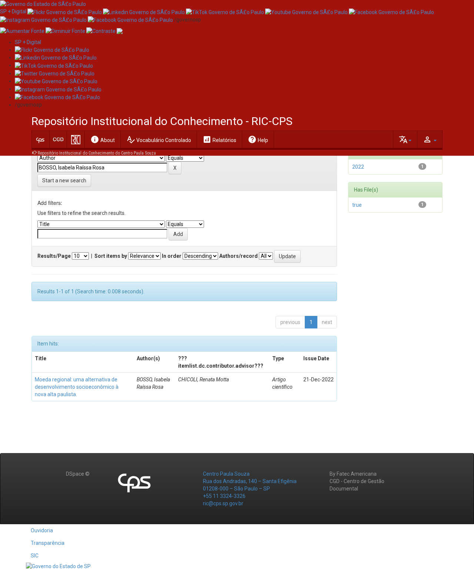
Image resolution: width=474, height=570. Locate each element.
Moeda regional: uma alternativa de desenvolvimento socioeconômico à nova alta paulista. (76, 387)
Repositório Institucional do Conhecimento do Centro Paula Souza (97, 153)
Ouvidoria (42, 530)
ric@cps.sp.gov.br (223, 503)
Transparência (47, 543)
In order (171, 256)
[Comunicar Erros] (120, 31)
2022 (358, 167)
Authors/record (238, 256)
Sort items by (110, 256)
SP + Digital (13, 11)
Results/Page (54, 256)
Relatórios (219, 139)
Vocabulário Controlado (158, 139)
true (357, 205)
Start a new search (64, 180)
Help (258, 139)
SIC (35, 556)
